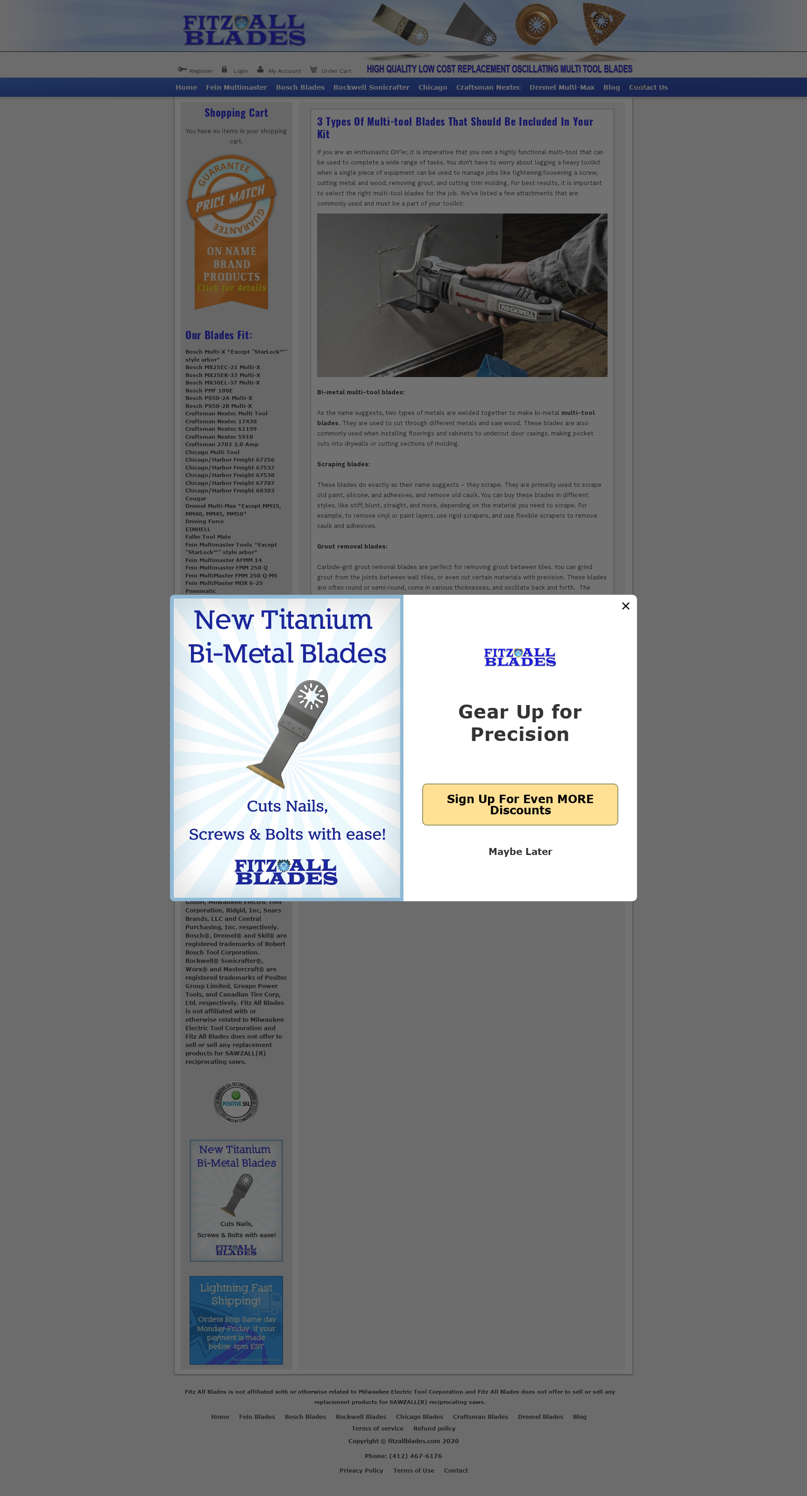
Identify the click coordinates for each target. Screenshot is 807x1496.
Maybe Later (520, 851)
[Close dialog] (625, 605)
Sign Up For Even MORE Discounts (520, 804)
